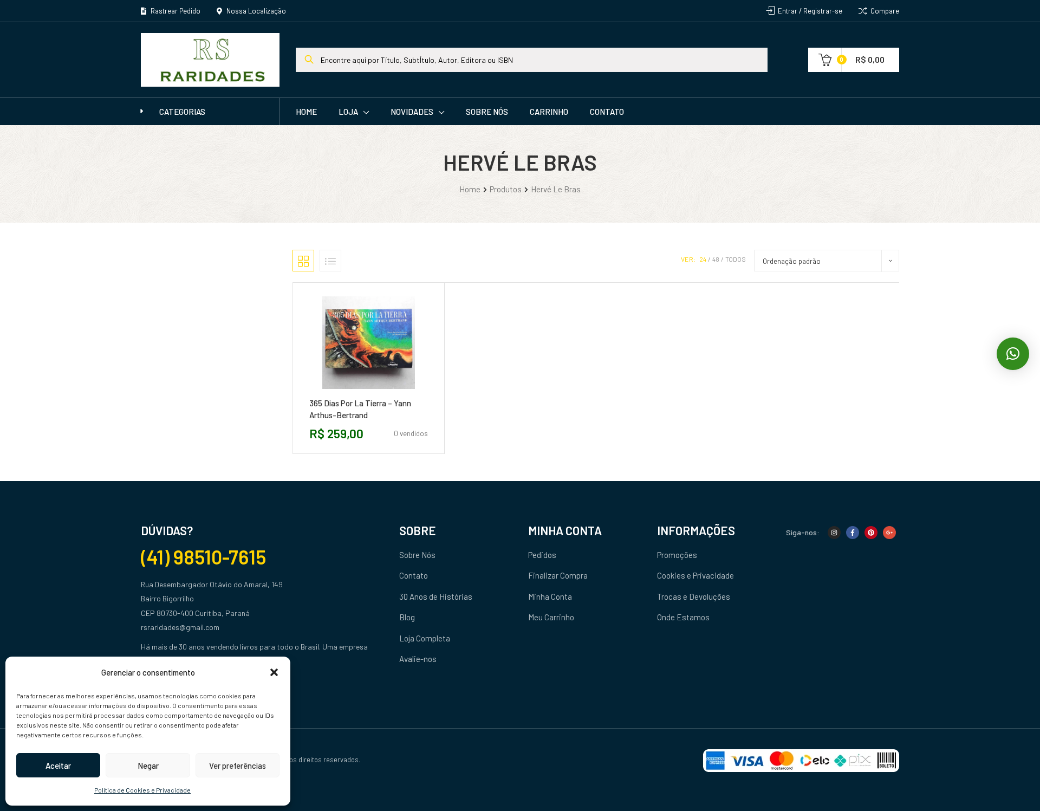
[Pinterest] (870, 532)
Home (306, 111)
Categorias (182, 111)
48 (715, 259)
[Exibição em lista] (330, 260)
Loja (348, 111)
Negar (148, 765)
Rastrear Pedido (174, 11)
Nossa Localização (255, 11)
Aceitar (58, 765)
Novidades (412, 111)
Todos (735, 259)
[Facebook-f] (852, 532)
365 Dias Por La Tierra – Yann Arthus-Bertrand (360, 409)
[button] (274, 672)
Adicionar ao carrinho (344, 393)
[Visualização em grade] (303, 260)
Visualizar (392, 393)
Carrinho (549, 111)
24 (702, 259)
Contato (607, 111)
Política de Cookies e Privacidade (142, 790)
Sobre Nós (487, 111)
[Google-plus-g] (889, 532)
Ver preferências (237, 765)
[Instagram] (834, 532)
